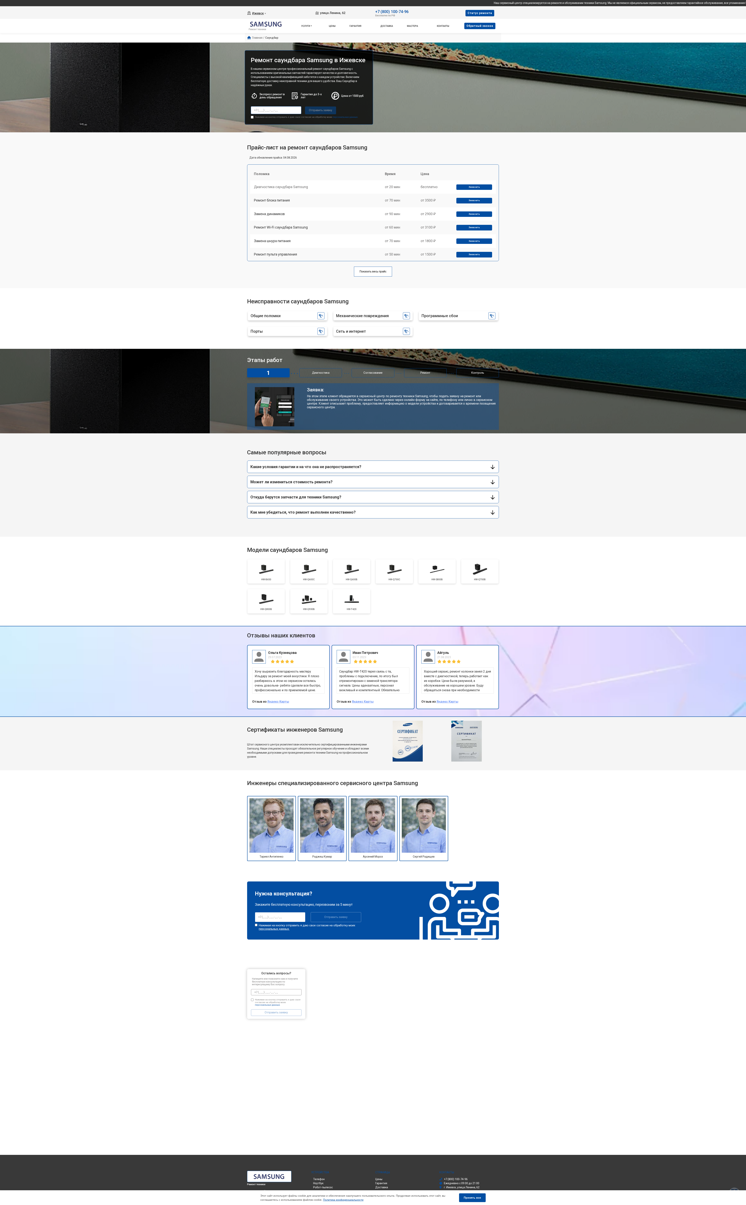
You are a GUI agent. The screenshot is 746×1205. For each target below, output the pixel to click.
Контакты (443, 26)
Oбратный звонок (479, 25)
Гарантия (355, 26)
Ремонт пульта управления (275, 254)
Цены (332, 26)
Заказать (474, 187)
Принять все (472, 1197)
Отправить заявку (320, 110)
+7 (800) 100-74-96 (392, 11)
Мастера (412, 26)
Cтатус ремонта (480, 13)
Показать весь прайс (373, 271)
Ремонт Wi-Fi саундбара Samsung (281, 227)
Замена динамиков (269, 214)
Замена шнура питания (272, 241)
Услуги (305, 26)
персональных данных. (345, 117)
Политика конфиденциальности (343, 1199)
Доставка (386, 26)
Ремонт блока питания (272, 200)
